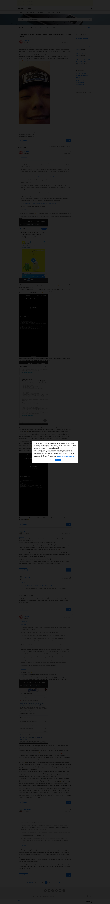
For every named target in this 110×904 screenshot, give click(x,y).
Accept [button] (58, 460)
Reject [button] (52, 460)
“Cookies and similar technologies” (65, 456)
